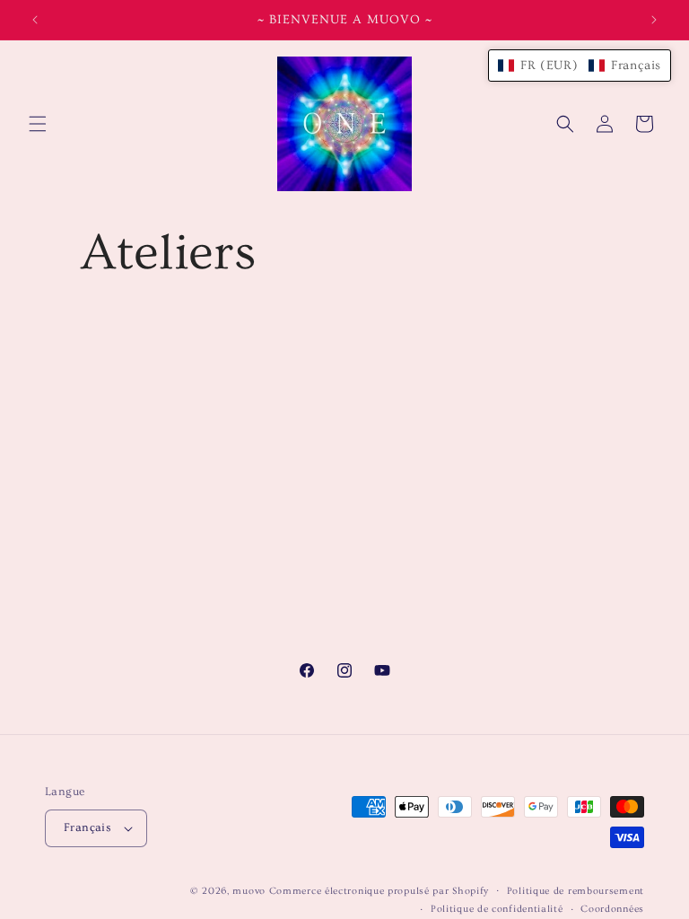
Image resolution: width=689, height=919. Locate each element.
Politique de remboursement (575, 891)
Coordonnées (612, 909)
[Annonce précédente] (35, 19)
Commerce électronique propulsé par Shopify (379, 891)
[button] (37, 124)
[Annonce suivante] (654, 19)
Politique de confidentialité (497, 909)
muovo (249, 891)
